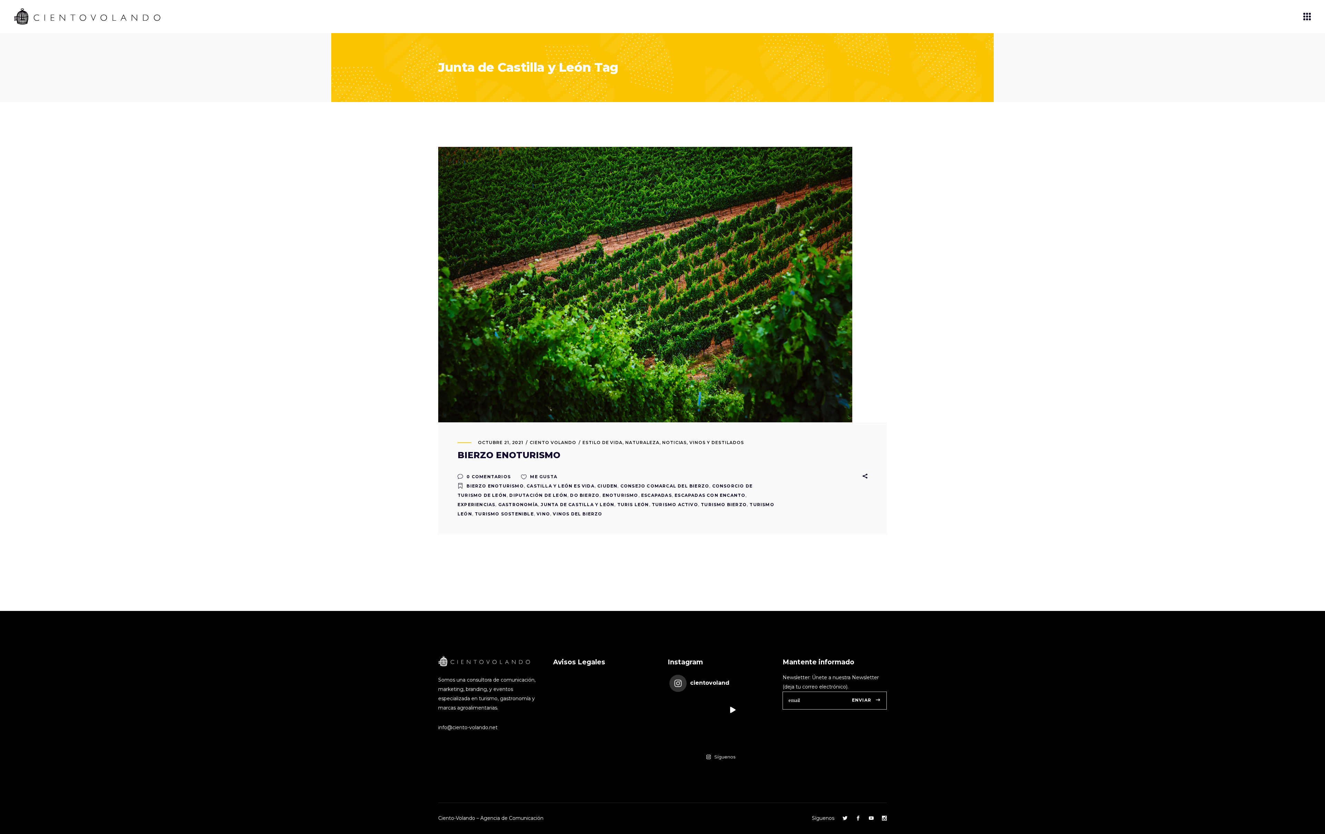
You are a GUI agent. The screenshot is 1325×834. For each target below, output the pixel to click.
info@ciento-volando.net (468, 727)
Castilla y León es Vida (561, 486)
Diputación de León (538, 495)
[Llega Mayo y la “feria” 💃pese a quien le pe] (682, 735)
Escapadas (656, 495)
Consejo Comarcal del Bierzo (664, 486)
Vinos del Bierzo (577, 513)
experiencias (476, 504)
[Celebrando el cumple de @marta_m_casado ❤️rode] (682, 710)
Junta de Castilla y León (577, 504)
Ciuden (607, 486)
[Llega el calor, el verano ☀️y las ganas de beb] (707, 710)
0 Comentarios (488, 476)
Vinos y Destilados (716, 442)
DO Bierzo (584, 495)
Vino (543, 513)
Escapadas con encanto (710, 495)
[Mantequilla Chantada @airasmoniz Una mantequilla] (732, 735)
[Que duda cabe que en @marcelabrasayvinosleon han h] (707, 735)
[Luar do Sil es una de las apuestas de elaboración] (757, 735)
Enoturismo (620, 495)
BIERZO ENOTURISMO (509, 455)
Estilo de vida (602, 442)
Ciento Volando (553, 442)
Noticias (674, 442)
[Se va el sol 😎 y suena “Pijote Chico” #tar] (732, 710)
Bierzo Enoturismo (495, 486)
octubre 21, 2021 (500, 442)
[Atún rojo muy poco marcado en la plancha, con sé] (757, 710)
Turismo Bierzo (724, 504)
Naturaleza (642, 442)
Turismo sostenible (504, 513)
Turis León (633, 504)
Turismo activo (675, 504)
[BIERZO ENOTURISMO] (645, 284)
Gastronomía (518, 504)
